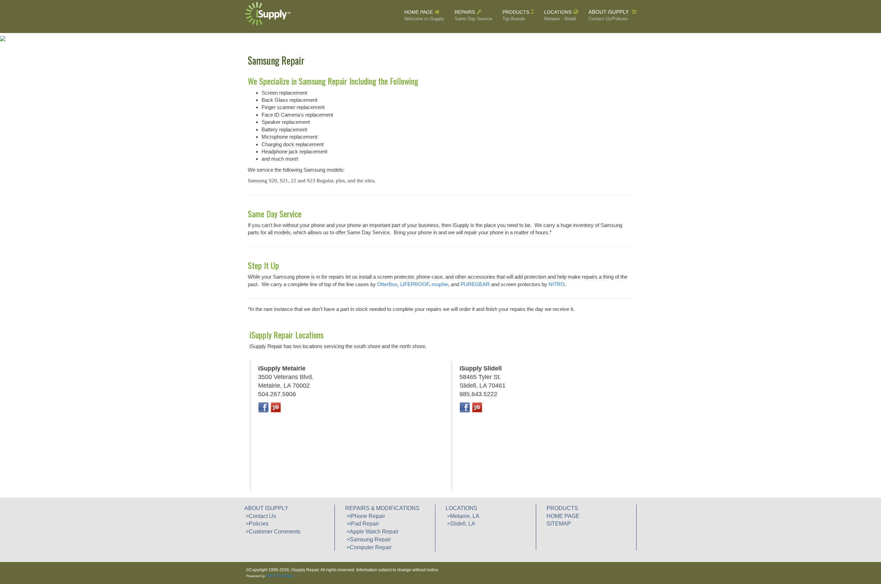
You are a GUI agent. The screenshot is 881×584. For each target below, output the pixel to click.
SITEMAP (558, 524)
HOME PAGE (424, 15)
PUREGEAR (475, 284)
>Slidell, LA (460, 524)
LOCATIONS (560, 15)
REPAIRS (473, 15)
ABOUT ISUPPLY (266, 508)
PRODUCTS (515, 15)
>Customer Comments (272, 531)
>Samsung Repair (368, 539)
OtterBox (387, 284)
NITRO (557, 284)
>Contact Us (260, 516)
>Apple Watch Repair (372, 531)
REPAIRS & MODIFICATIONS (382, 508)
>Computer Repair (368, 547)
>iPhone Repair (365, 516)
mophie (440, 284)
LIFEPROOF (414, 284)
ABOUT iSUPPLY (609, 15)
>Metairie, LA (462, 516)
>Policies (256, 524)
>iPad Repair (362, 524)
